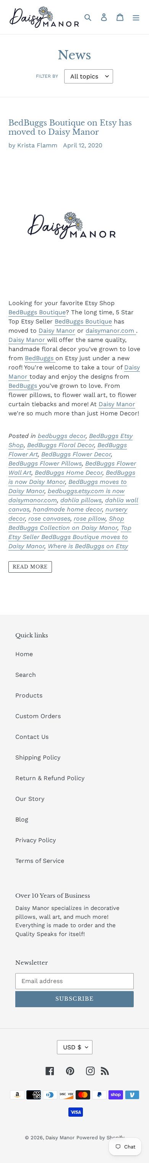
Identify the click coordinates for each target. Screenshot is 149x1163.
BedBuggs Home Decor (68, 472)
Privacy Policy (35, 840)
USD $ (72, 1047)
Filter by (47, 76)
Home (24, 654)
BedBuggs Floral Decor (60, 445)
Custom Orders (38, 716)
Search (25, 674)
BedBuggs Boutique (37, 312)
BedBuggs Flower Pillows (45, 463)
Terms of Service (39, 860)
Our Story (29, 798)
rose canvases (49, 518)
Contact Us (32, 736)
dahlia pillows (81, 500)
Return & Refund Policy (49, 778)
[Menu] (136, 16)
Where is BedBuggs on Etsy (88, 546)
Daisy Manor (57, 330)
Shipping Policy (37, 757)
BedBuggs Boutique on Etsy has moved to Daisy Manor (70, 127)
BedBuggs (40, 358)
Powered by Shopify (100, 1137)
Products (28, 695)
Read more (30, 567)
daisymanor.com (111, 330)
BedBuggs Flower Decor (76, 454)
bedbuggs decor (62, 435)
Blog (21, 819)
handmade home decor (67, 509)
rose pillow (89, 518)
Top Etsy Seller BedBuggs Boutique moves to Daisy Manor (69, 537)
